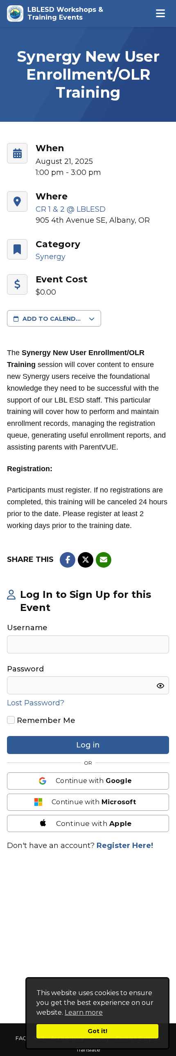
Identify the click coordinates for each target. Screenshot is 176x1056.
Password (25, 668)
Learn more (84, 1012)
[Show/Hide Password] (160, 685)
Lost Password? (35, 702)
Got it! (97, 1031)
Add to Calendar (53, 318)
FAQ (21, 1038)
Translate (88, 1049)
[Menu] (160, 13)
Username (27, 627)
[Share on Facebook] (67, 560)
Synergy (50, 256)
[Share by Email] (103, 560)
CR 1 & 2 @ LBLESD (71, 209)
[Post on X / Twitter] (85, 560)
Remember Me (45, 720)
